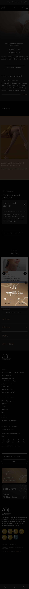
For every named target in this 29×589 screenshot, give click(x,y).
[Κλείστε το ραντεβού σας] (14, 294)
